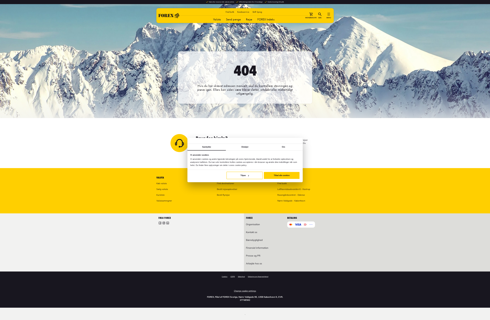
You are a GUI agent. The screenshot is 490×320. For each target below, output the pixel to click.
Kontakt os (251, 232)
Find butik (230, 11)
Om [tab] (283, 147)
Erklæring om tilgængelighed (258, 277)
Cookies (224, 277)
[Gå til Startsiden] (168, 15)
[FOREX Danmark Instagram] (164, 223)
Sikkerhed (241, 277)
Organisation (253, 224)
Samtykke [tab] (206, 147)
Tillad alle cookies (282, 175)
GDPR (232, 277)
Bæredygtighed (254, 240)
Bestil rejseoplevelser (227, 189)
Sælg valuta (162, 189)
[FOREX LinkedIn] (167, 223)
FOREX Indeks (265, 19)
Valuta (217, 19)
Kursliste (160, 195)
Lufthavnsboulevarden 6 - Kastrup (293, 189)
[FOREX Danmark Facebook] (160, 223)
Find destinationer (225, 183)
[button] (257, 12)
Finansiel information (257, 247)
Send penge (233, 19)
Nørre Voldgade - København (291, 200)
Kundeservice (243, 11)
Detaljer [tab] (245, 147)
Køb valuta (161, 183)
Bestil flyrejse (223, 195)
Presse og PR (253, 255)
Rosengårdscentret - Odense (291, 195)
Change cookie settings (245, 291)
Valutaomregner (164, 200)
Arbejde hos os (254, 263)
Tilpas (243, 175)
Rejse (249, 19)
